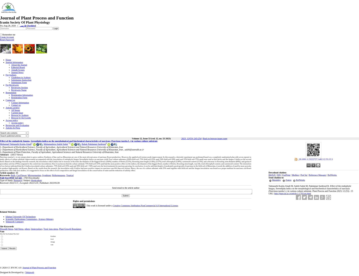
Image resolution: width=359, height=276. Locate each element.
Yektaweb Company (15, 222)
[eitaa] (328, 197)
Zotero (288, 180)
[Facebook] (298, 197)
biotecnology (36, 229)
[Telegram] (310, 197)
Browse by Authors (19, 115)
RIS (279, 175)
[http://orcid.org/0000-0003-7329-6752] (34, 145)
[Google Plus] (322, 197)
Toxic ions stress (50, 229)
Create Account (7, 37)
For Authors (11, 75)
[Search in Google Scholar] (37, 145)
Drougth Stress (6, 229)
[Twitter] (304, 197)
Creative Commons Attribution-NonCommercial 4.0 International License (145, 205)
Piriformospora (58, 175)
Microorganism (34, 175)
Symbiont (46, 175)
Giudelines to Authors (21, 77)
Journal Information (14, 62)
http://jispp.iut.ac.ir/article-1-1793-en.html (292, 193)
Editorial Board (18, 67)
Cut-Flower (21, 175)
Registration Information (22, 95)
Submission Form (19, 82)
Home (8, 60)
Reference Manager (317, 175)
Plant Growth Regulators (70, 229)
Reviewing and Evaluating (17, 125)
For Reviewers (12, 85)
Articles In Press (13, 128)
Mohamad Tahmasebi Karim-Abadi (15, 144)
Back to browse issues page (215, 138)
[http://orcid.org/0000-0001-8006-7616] (72, 145)
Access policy (12, 120)
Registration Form (19, 97)
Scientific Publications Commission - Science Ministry (30, 219)
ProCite (304, 175)
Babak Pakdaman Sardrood (94, 144)
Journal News (17, 72)
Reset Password (7, 40)
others (27, 229)
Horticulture (36, 180)
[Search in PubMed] (41, 145)
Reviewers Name (19, 90)
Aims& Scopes (18, 70)
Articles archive (12, 108)
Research (18, 180)
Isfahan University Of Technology (21, 217)
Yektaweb (29, 272)
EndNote (286, 175)
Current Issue (17, 113)
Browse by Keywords (21, 118)
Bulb (13, 175)
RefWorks (332, 175)
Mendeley (276, 180)
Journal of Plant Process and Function (39, 267)
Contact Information (20, 103)
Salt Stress (18, 229)
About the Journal (19, 65)
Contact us (10, 100)
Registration (11, 92)
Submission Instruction (21, 80)
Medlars (295, 175)
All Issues (15, 110)
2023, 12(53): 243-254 (191, 138)
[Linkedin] (316, 197)
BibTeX (272, 175)
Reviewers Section (19, 87)
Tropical (69, 175)
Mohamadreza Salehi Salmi (56, 144)
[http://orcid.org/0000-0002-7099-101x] (108, 145)
